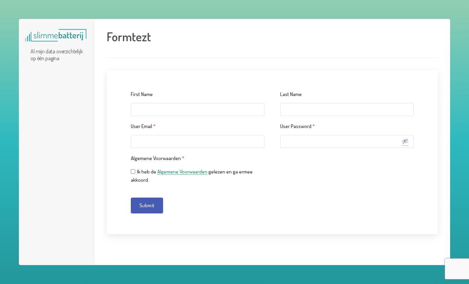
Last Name (291, 94)
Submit (147, 205)
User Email (143, 126)
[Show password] (405, 141)
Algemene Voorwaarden (157, 158)
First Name (142, 94)
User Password (297, 126)
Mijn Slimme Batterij (56, 35)
